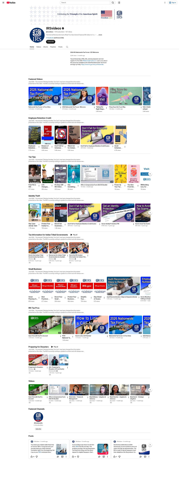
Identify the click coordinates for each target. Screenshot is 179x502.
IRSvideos (31, 259)
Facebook (50, 38)
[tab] (32, 47)
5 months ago (85, 441)
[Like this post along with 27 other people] (114, 456)
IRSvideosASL (52, 371)
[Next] (150, 96)
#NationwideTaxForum (89, 60)
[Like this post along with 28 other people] (31, 456)
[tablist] (89, 47)
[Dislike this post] (36, 456)
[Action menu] (66, 457)
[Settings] (165, 2)
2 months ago (44, 441)
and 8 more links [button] (59, 38)
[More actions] (60, 107)
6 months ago (126, 441)
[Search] (113, 2)
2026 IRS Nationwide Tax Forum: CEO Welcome (84, 52)
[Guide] (3, 2)
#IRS (39, 452)
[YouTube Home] (11, 2)
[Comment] (62, 457)
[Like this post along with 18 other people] (73, 456)
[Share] (58, 457)
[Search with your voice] (119, 2)
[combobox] (85, 2)
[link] (49, 449)
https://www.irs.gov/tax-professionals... (92, 64)
